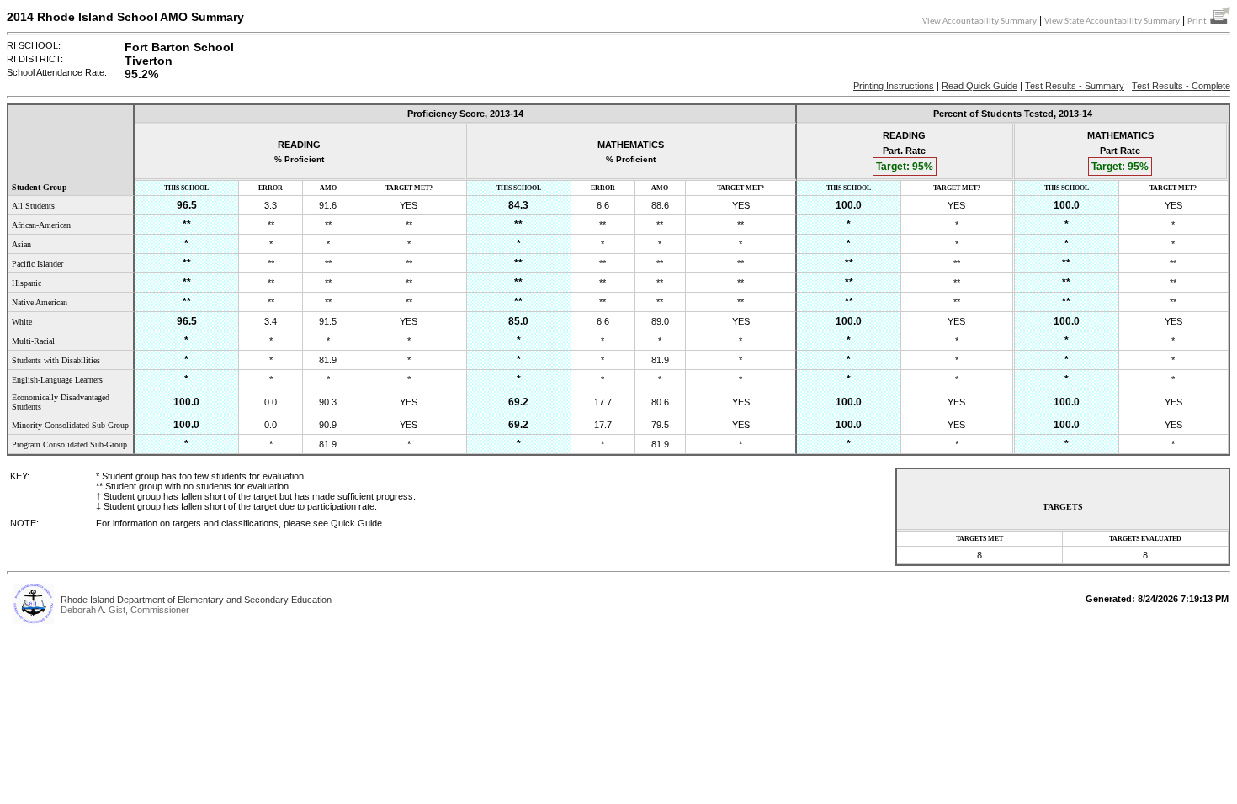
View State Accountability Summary (1112, 21)
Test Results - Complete (1181, 86)
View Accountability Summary (979, 21)
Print (1198, 21)
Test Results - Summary (1074, 86)
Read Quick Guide (979, 86)
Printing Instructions (893, 86)
